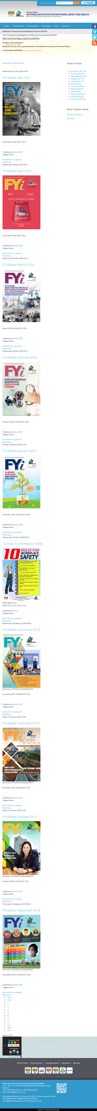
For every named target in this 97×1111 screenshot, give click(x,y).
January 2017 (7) (77, 81)
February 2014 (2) (78, 94)
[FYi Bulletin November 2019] (21, 754)
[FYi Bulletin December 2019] (21, 661)
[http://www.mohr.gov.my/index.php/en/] (49, 1070)
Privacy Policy (22, 1063)
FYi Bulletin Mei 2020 (16, 77)
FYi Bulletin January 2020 (19, 451)
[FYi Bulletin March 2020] (21, 295)
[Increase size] (10, 1054)
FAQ (56, 26)
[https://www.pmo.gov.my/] (35, 1070)
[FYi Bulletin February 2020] (21, 388)
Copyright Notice (52, 1063)
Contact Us (66, 26)
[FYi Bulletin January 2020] (21, 482)
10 (9, 1025)
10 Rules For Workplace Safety (23, 543)
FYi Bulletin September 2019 (21, 910)
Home (6, 26)
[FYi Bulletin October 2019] (21, 848)
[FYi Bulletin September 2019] (21, 941)
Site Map (76, 1063)
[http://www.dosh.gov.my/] (56, 1070)
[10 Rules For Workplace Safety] (21, 575)
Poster (15, 611)
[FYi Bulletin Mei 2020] (21, 109)
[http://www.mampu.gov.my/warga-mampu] (70, 1070)
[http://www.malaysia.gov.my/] (28, 1070)
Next (9, 1028)
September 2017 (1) (79, 76)
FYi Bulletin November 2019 (21, 723)
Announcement (33, 26)
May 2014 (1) (76, 91)
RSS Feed (71, 118)
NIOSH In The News (31, 38)
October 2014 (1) (77, 86)
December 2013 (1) (78, 99)
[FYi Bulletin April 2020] (21, 202)
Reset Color (13, 1045)
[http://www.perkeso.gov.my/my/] (63, 1070)
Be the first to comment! (12, 159)
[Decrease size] (18, 1054)
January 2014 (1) (77, 96)
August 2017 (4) (77, 79)
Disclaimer (66, 1063)
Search (76, 3)
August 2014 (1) (77, 89)
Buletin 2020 (18, 152)
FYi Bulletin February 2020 (20, 357)
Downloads (46, 26)
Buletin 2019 (18, 704)
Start (10, 997)
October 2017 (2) (77, 74)
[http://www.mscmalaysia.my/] (42, 1070)
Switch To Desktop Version (48, 1110)
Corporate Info (18, 26)
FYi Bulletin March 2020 (18, 264)
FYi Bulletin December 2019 (21, 630)
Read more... (7, 162)
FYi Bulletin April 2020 (17, 171)
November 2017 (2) (78, 71)
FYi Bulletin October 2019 (20, 817)
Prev (9, 1000)
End (9, 1030)
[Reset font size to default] (14, 1054)
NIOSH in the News (75, 114)
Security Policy (36, 1063)
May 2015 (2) (76, 84)
